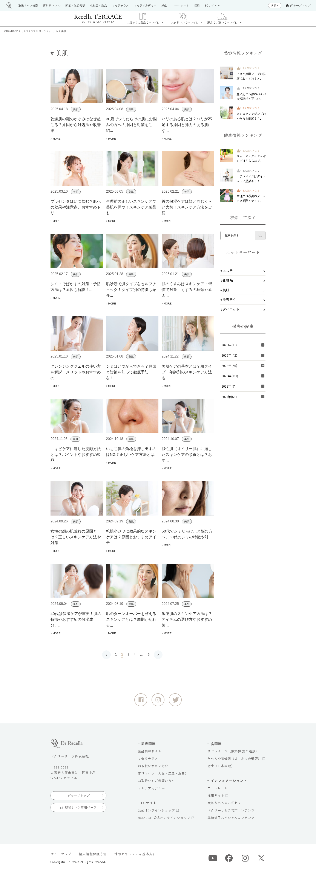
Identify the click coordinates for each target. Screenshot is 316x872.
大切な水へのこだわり (224, 802)
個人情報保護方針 (93, 854)
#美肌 (224, 289)
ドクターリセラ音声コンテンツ (230, 810)
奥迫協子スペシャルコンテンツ (230, 817)
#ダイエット (229, 309)
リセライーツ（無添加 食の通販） (233, 751)
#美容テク (228, 299)
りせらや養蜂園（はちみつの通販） (234, 758)
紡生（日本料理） (220, 766)
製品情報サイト (149, 751)
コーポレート (217, 788)
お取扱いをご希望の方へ (156, 780)
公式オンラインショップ (156, 810)
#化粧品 (226, 280)
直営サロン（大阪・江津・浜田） (163, 773)
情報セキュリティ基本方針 (135, 854)
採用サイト (215, 795)
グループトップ (300, 5)
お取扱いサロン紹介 (153, 766)
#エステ (226, 270)
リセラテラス (148, 758)
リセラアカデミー (151, 788)
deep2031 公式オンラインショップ (164, 817)
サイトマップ (61, 854)
